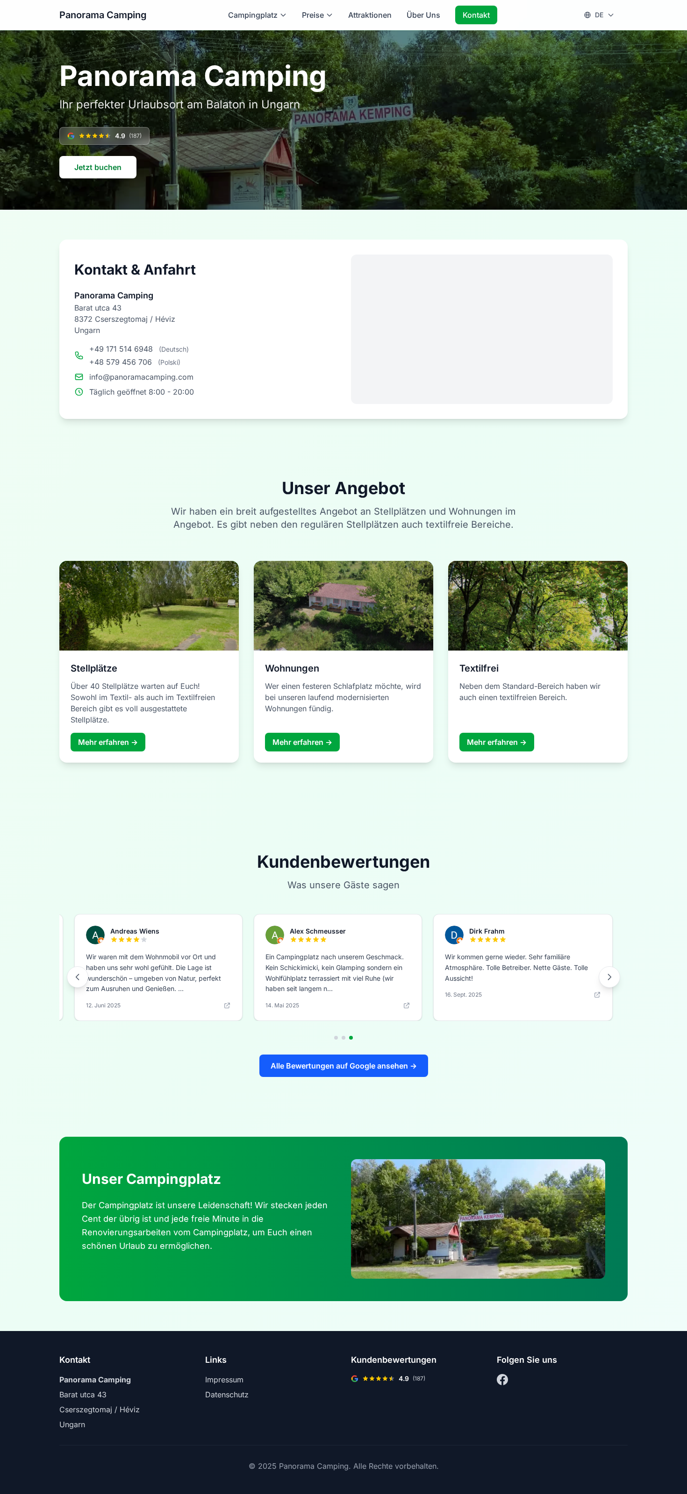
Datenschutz (227, 1394)
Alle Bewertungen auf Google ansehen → (344, 1065)
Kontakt (476, 15)
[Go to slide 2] (343, 1038)
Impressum (224, 1379)
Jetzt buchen (98, 167)
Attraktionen (370, 15)
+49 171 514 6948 (121, 349)
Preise (313, 15)
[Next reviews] (609, 977)
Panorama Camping (103, 15)
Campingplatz (253, 15)
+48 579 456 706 (120, 362)
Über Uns (423, 15)
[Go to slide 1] (336, 1038)
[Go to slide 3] (351, 1038)
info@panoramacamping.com (141, 377)
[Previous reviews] (77, 977)
